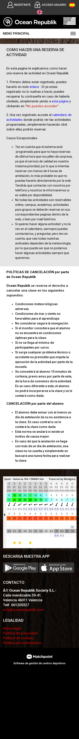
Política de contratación (22, 643)
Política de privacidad (20, 633)
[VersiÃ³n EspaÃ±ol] (72, 5)
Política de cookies (18, 638)
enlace (34, 87)
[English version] (39, 12)
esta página (60, 101)
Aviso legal (12, 628)
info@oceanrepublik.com (23, 610)
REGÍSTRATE (22, 4)
